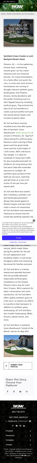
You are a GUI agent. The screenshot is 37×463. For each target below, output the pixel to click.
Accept (18, 238)
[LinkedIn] (20, 391)
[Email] (27, 391)
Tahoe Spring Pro (23, 132)
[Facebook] (7, 391)
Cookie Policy (13, 242)
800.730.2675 (18, 411)
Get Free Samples (18, 417)
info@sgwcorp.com (20, 451)
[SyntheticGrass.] (17, 6)
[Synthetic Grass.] (18, 421)
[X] (14, 391)
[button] (34, 221)
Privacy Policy (22, 242)
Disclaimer (13, 453)
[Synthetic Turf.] (18, 405)
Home (3, 14)
